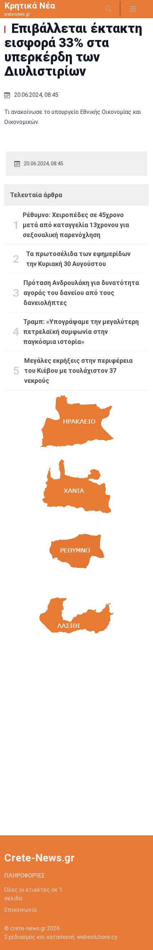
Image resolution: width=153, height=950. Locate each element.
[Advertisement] (76, 741)
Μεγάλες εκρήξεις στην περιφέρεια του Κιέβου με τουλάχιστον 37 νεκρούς (78, 370)
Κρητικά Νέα (29, 6)
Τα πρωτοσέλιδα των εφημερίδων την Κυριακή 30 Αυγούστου (78, 259)
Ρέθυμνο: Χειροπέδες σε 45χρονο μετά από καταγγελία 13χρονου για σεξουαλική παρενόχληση (76, 225)
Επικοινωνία (20, 909)
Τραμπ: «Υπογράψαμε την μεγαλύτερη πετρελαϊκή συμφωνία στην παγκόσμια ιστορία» (81, 331)
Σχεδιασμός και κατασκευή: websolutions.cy (60, 937)
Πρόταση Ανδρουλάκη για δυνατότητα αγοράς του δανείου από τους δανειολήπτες (81, 292)
